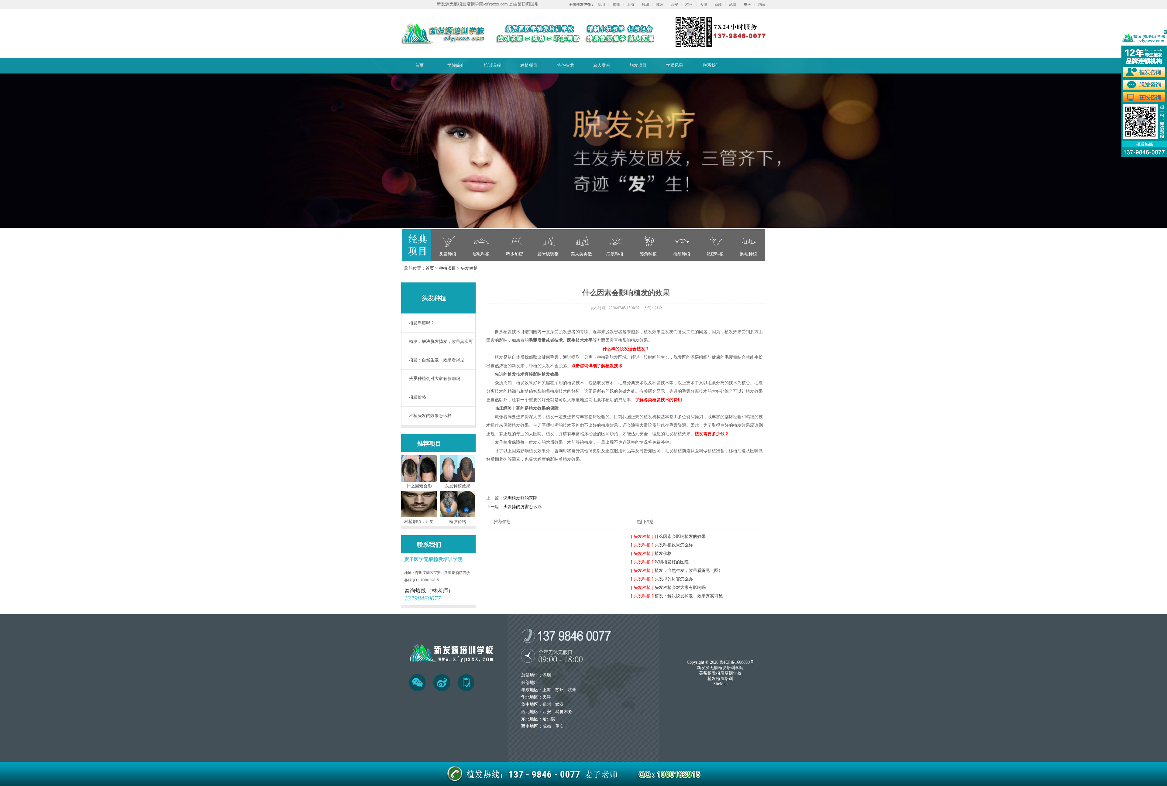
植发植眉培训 (720, 678)
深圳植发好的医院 (520, 498)
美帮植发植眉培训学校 (720, 673)
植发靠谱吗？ (422, 323)
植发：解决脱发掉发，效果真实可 (441, 341)
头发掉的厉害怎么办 (522, 506)
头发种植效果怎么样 (674, 545)
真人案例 (601, 65)
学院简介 (455, 65)
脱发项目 (638, 65)
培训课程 (492, 65)
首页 (419, 65)
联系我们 (711, 65)
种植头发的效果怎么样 (430, 415)
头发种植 (469, 268)
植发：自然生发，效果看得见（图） (436, 363)
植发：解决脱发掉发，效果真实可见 (689, 596)
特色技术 (565, 65)
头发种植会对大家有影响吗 (434, 378)
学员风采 (674, 65)
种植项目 (528, 65)
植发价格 (417, 397)
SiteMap (720, 684)
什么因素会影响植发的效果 (680, 536)
